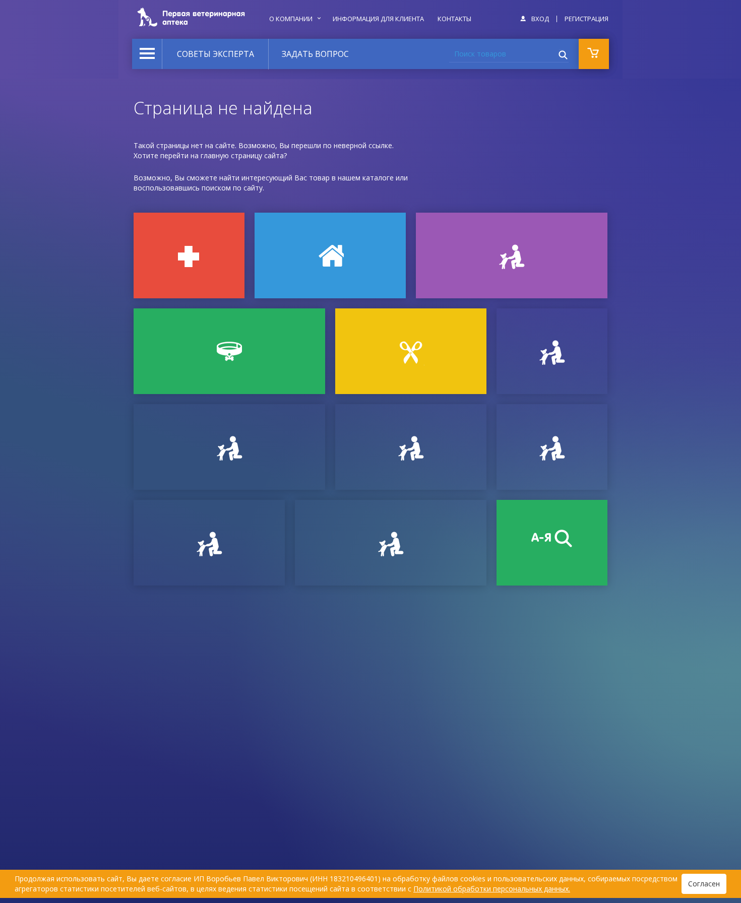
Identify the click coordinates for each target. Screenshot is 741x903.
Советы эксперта (215, 53)
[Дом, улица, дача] (330, 255)
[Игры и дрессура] (511, 255)
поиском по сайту (232, 187)
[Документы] (552, 351)
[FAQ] (390, 543)
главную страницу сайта (242, 155)
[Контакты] (410, 447)
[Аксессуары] (229, 351)
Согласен (704, 883)
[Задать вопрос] (229, 447)
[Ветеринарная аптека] (189, 255)
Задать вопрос (315, 53)
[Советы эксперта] (209, 543)
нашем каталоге (366, 177)
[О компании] (552, 447)
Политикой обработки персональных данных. (491, 888)
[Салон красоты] (410, 351)
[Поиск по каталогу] (552, 543)
